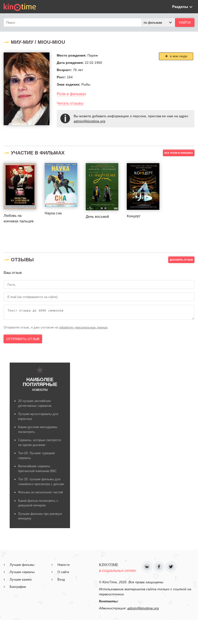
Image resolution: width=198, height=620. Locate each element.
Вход (61, 579)
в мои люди (178, 56)
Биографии (18, 587)
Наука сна (53, 213)
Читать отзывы (70, 103)
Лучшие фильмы (22, 565)
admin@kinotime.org (89, 121)
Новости (63, 565)
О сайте (63, 572)
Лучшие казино (21, 579)
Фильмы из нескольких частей (40, 492)
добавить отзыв (181, 259)
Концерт (134, 216)
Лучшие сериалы (22, 572)
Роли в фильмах (71, 94)
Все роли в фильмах (178, 153)
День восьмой (97, 216)
